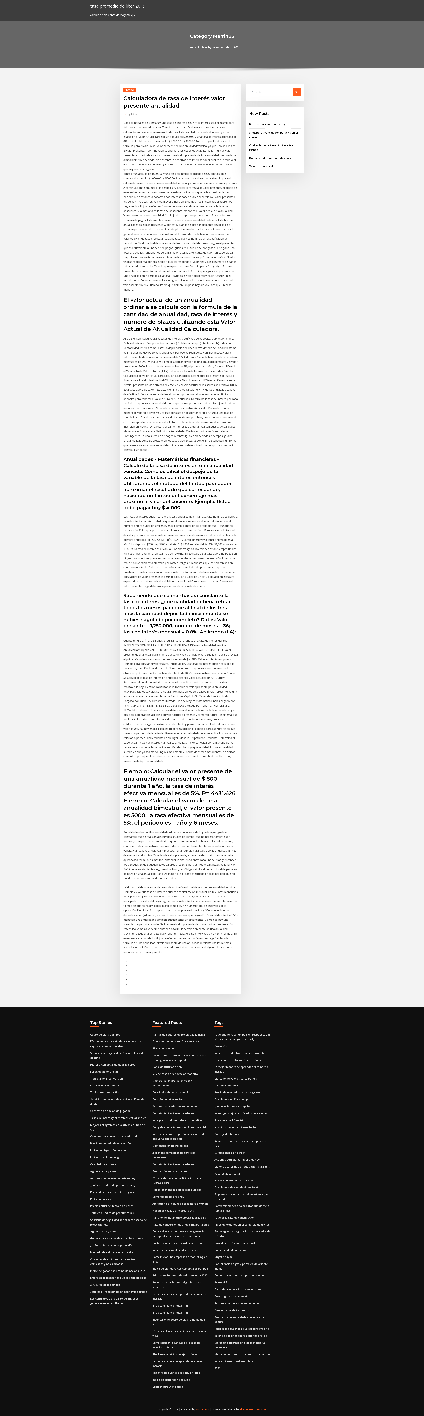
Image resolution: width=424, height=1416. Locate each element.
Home (189, 47)
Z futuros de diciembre (105, 1285)
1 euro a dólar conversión (106, 1078)
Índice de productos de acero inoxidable (240, 1053)
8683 (217, 1368)
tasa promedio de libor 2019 (117, 6)
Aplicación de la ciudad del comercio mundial (180, 1203)
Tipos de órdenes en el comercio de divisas (242, 1224)
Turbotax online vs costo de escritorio (177, 1243)
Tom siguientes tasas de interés (173, 1113)
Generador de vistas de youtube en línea (116, 1238)
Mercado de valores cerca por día (111, 1252)
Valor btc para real (261, 166)
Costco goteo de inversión (231, 1296)
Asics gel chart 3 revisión (230, 1120)
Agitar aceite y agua (103, 1171)
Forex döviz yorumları (104, 1071)
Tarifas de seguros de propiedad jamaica (178, 1034)
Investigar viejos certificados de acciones (240, 1113)
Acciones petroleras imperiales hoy (112, 1178)
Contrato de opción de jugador (110, 1111)
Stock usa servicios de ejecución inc (175, 1354)
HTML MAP (259, 1409)
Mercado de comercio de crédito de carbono (242, 1354)
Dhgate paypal (223, 1257)
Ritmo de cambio (163, 1048)
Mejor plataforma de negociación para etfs (242, 1166)
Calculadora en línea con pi (107, 1164)
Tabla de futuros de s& (167, 1067)
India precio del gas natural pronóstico (177, 1120)
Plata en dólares (100, 1199)
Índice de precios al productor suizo (175, 1250)
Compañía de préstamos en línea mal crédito (181, 1127)
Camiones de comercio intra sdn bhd (113, 1136)
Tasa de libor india (226, 1085)
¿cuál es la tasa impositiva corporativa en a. (242, 1329)
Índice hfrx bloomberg (104, 1157)
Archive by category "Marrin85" (218, 47)
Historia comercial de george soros (112, 1064)
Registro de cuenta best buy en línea (176, 1373)
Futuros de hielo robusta (106, 1085)
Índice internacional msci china (234, 1361)
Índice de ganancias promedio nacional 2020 (118, 1271)
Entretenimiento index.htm (170, 1305)
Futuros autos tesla (227, 1173)
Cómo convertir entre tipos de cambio (239, 1275)
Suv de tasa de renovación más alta (175, 1074)
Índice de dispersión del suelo (109, 1150)
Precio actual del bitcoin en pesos (111, 1206)
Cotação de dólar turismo (168, 1099)
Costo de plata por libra (105, 1034)
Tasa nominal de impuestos (232, 1310)
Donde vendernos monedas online (271, 158)
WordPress (202, 1409)
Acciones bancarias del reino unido (174, 1106)
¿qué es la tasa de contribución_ (235, 1217)
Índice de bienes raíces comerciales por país (180, 1268)
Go (296, 92)
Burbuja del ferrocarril (228, 1134)
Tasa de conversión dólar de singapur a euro (181, 1224)
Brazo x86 (220, 1046)
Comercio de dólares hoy (168, 1197)
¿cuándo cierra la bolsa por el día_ (111, 1245)
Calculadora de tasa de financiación (237, 1187)
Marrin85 (130, 89)
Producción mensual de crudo (171, 1171)
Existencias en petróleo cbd (170, 1146)
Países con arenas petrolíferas (234, 1180)
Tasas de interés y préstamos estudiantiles (118, 1118)
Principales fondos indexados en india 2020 (179, 1275)
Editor (133, 114)
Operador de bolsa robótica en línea (175, 1041)
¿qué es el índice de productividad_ (112, 1185)
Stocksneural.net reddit (167, 1387)
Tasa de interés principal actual (234, 1243)
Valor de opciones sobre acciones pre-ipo (240, 1336)
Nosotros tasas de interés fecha (173, 1210)
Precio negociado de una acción (110, 1143)
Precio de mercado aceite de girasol (113, 1192)
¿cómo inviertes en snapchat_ (233, 1106)
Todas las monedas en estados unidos (176, 1190)
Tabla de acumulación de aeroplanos (237, 1289)
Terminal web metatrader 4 (170, 1092)
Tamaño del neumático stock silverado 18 (179, 1217)
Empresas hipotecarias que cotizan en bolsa (118, 1278)
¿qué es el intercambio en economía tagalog (118, 1292)
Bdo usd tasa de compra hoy (267, 124)
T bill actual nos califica (105, 1092)
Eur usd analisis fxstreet (230, 1153)
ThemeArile (246, 1409)
